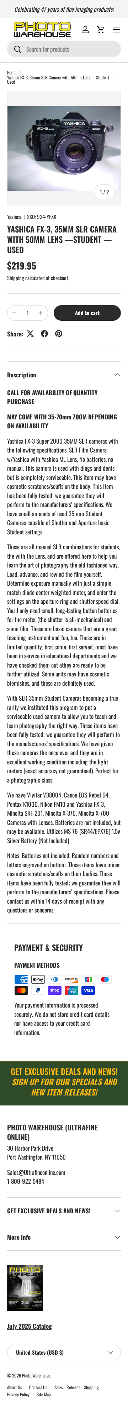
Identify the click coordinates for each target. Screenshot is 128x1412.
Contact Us (38, 1387)
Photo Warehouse (36, 1375)
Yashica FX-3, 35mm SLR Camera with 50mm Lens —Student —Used (61, 80)
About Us (14, 1387)
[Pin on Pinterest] (59, 333)
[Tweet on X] (30, 333)
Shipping (15, 278)
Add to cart (87, 313)
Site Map (44, 1394)
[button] (101, 29)
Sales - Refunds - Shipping (76, 1387)
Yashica (14, 216)
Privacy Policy (18, 1394)
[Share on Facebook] (44, 333)
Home (11, 72)
